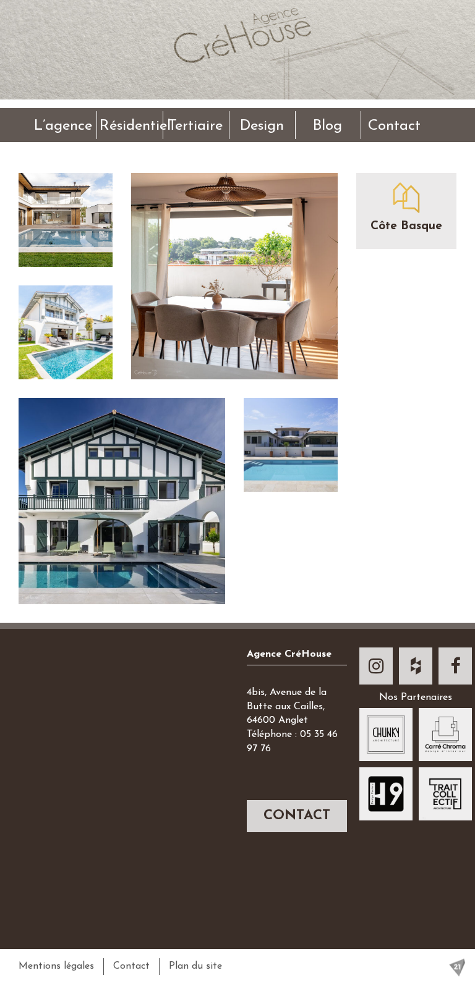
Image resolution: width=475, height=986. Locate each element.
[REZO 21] (457, 967)
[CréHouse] (237, 77)
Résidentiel (131, 126)
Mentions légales (56, 966)
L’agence (63, 126)
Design (262, 126)
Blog (327, 126)
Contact (394, 126)
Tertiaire (195, 126)
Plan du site (195, 966)
